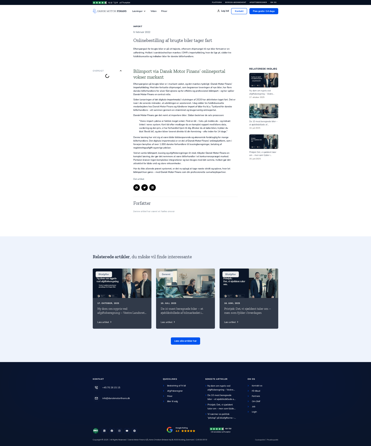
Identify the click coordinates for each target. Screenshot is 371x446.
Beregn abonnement (235, 2)
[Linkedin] (104, 431)
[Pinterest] (134, 431)
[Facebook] (112, 431)
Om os (273, 2)
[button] (139, 11)
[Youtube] (127, 431)
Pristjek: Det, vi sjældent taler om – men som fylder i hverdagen (262, 155)
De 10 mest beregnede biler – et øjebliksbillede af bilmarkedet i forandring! (263, 124)
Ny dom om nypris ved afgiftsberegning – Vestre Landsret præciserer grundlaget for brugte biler (121, 315)
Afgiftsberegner (258, 2)
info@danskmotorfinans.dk (116, 398)
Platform (217, 2)
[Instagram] (119, 431)
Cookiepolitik (260, 440)
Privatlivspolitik (272, 440)
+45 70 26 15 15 (111, 387)
